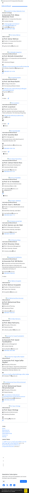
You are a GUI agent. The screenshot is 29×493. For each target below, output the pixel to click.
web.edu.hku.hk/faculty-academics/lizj (13, 115)
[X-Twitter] (7, 485)
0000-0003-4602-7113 (9, 215)
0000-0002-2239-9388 (9, 400)
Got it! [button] (26, 490)
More (6, 126)
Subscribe (23, 481)
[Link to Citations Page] (3, 73)
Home (3, 428)
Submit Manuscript (7, 433)
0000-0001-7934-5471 (9, 312)
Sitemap (4, 436)
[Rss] (14, 485)
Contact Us (5, 435)
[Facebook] (3, 485)
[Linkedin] (10, 485)
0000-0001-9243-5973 (9, 234)
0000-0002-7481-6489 (9, 350)
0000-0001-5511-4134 (9, 71)
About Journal (5, 430)
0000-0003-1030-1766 (9, 148)
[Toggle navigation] (14, 3)
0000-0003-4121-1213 (9, 171)
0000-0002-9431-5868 (9, 29)
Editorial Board (6, 432)
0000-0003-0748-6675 (9, 273)
